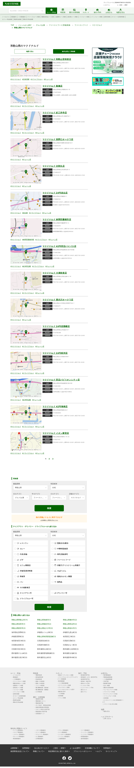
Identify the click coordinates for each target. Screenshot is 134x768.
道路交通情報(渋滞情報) (42, 707)
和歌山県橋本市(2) (70, 620)
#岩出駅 (25, 213)
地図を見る (106, 711)
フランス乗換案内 (63, 730)
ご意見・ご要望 (123, 5)
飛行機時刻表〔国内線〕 (42, 687)
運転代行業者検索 (108, 687)
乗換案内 (13, 17)
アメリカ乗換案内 (18, 730)
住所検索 (60, 695)
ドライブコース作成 (109, 692)
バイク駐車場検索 (63, 683)
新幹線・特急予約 (86, 681)
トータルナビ (6, 17)
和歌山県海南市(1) (44, 620)
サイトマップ (111, 751)
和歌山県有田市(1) (18, 624)
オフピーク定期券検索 (118, 17)
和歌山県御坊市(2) (44, 624)
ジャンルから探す (25, 25)
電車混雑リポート (41, 701)
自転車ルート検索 (72, 17)
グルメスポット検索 (64, 687)
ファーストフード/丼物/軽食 (59, 25)
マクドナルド (97, 25)
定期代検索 (107, 17)
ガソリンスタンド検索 (64, 685)
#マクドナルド (16, 79)
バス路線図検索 (107, 679)
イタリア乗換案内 (18, 732)
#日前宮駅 (25, 79)
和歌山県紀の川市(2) (45, 628)
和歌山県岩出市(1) (70, 628)
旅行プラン (84, 692)
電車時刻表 (39, 675)
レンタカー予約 (85, 685)
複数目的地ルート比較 (47, 17)
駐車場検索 (61, 681)
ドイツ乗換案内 (85, 730)
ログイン (107, 5)
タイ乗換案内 (39, 736)
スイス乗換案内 (62, 732)
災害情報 (105, 698)
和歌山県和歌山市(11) (20, 620)
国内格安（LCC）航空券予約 (89, 677)
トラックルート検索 (96, 17)
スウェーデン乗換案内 (42, 734)
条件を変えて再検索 (68, 51)
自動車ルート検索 (61, 17)
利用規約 (106, 748)
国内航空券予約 (85, 675)
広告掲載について (91, 748)
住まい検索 (106, 685)
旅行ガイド (84, 689)
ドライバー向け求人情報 (110, 704)
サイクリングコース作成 (110, 694)
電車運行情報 (39, 699)
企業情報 (13, 748)
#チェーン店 (48, 79)
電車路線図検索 (107, 677)
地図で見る (30, 51)
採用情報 (25, 748)
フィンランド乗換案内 (87, 732)
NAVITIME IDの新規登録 (124, 2)
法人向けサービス (41, 748)
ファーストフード (81, 25)
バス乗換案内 (22, 17)
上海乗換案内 (62, 738)
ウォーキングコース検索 (110, 689)
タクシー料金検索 (7, 19)
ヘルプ (97, 751)
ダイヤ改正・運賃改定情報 (43, 705)
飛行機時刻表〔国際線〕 (42, 689)
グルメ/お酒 (40, 25)
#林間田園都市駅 (28, 240)
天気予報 (105, 681)
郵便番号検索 (107, 683)
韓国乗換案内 (84, 736)
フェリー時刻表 (40, 685)
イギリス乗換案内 (41, 730)
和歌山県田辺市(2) (70, 624)
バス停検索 (61, 693)
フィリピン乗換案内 (64, 736)
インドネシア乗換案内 (87, 734)
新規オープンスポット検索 (65, 675)
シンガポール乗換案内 (64, 734)
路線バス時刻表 (40, 681)
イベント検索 (62, 698)
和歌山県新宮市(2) (19, 628)
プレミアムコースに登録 (110, 2)
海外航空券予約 (85, 679)
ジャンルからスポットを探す (66, 689)
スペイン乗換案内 (41, 732)
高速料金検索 (17, 19)
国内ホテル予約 (85, 683)
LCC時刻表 (39, 692)
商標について (38, 751)
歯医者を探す (62, 691)
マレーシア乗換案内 (18, 736)
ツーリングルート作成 (109, 696)
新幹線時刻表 (39, 677)
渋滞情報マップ (40, 713)
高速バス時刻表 (40, 683)
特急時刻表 (39, 679)
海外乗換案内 (107, 675)
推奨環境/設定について (19, 751)
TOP (12, 25)
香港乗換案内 (17, 738)
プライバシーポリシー (81, 751)
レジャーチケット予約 (87, 687)
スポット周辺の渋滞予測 (42, 709)
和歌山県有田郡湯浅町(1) (46, 636)
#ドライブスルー (37, 79)
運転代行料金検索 (28, 19)
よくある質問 (75, 748)
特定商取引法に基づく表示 (58, 751)
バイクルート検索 (84, 17)
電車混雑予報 (39, 703)
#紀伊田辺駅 (26, 266)
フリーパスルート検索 (33, 17)
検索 (49, 508)
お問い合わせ (107, 718)
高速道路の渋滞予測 (41, 711)
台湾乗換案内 (39, 738)
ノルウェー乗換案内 (18, 734)
